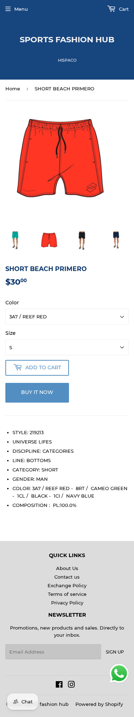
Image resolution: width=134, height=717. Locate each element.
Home (12, 88)
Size (10, 333)
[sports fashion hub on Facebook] (59, 685)
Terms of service (67, 594)
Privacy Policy (67, 603)
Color (12, 302)
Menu (21, 9)
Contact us (67, 577)
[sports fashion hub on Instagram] (71, 685)
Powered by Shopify (99, 704)
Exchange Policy (67, 585)
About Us (67, 568)
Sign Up (115, 652)
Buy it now (37, 392)
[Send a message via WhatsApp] (119, 673)
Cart (123, 9)
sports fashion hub (67, 39)
